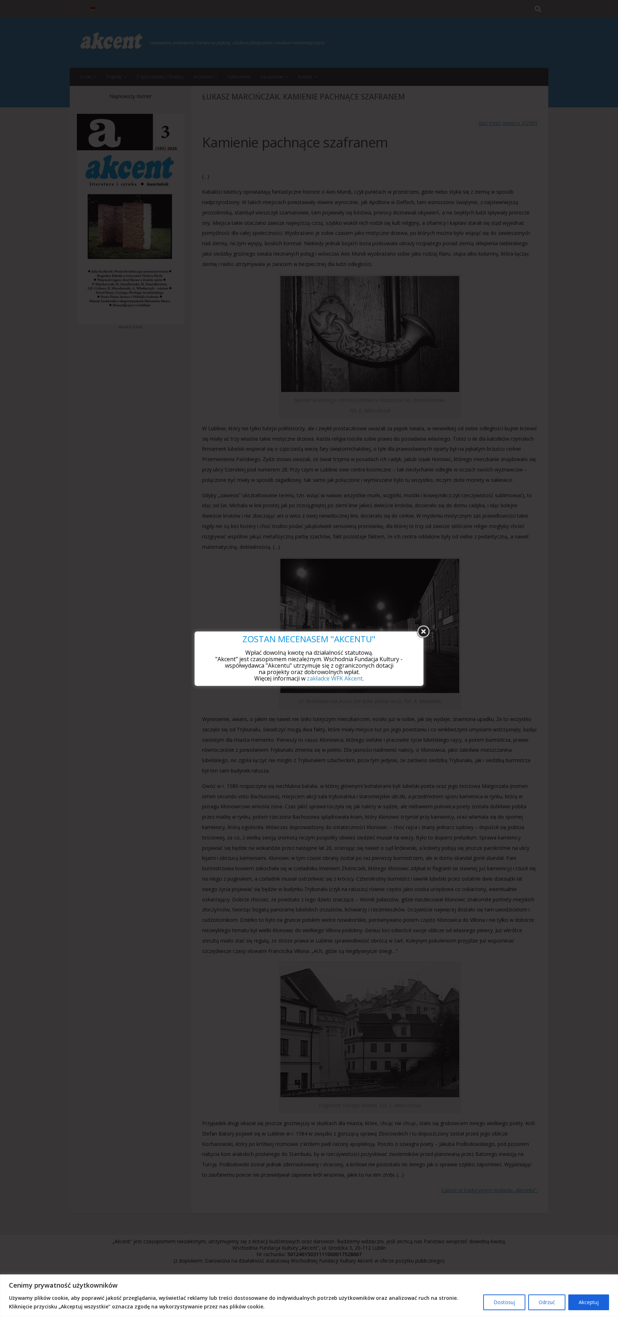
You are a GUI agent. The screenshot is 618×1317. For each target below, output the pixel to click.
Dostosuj (504, 1302)
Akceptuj (589, 1302)
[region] (309, 1295)
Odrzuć (547, 1302)
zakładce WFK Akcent (335, 678)
